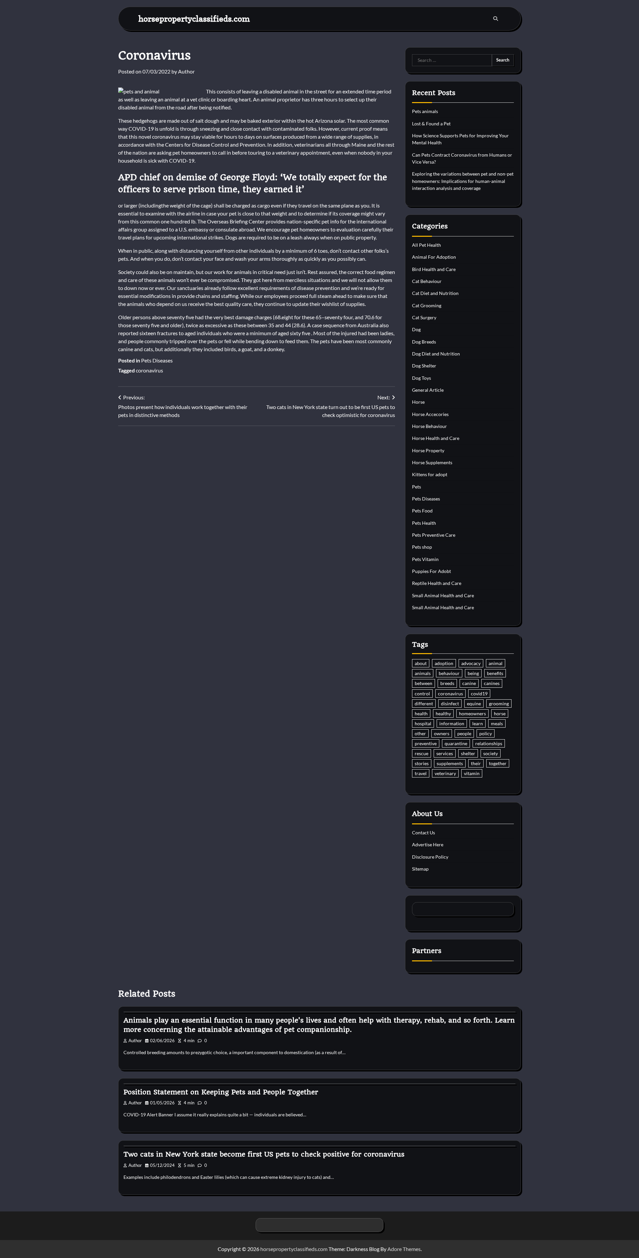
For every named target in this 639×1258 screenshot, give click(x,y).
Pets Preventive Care (433, 535)
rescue (421, 753)
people (464, 733)
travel (421, 773)
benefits (495, 673)
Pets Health (424, 523)
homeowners (472, 713)
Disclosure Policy (430, 857)
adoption (444, 663)
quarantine (456, 743)
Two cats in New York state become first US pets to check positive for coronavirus (263, 1154)
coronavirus (149, 370)
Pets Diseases (157, 360)
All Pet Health (426, 245)
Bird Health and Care (434, 269)
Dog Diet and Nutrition (436, 353)
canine (469, 683)
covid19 (479, 693)
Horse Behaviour (429, 426)
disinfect (450, 703)
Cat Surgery (424, 317)
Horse (418, 402)
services (444, 753)
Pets (416, 486)
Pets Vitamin (425, 559)
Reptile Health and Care (436, 583)
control (422, 693)
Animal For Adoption (434, 257)
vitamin (472, 773)
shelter (468, 753)
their (476, 763)
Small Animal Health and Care (443, 595)
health (421, 713)
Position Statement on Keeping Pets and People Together (220, 1092)
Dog (416, 329)
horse (500, 713)
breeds (447, 683)
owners (441, 733)
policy (485, 733)
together (498, 763)
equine (474, 703)
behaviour (449, 673)
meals (497, 723)
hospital (423, 723)
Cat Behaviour (427, 281)
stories (422, 763)
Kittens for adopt (429, 474)
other (420, 733)
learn (477, 723)
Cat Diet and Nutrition (435, 293)
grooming (499, 703)
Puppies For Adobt (431, 571)
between (423, 683)
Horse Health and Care (435, 438)
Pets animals (425, 111)
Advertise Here (427, 844)
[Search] (496, 19)
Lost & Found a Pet (431, 123)
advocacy (471, 663)
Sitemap (420, 869)
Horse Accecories (430, 414)
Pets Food (422, 510)
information (451, 723)
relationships (488, 743)
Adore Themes (404, 1249)
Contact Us (423, 832)
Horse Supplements (432, 462)
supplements (450, 763)
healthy (443, 713)
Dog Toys (421, 378)
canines (492, 683)
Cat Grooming (426, 305)
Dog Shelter (424, 365)
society (490, 753)
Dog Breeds (424, 342)
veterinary (445, 773)
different (424, 703)
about (421, 663)
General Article (428, 390)
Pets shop (422, 547)
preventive (426, 743)
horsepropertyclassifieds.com (194, 18)
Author (186, 71)
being (473, 673)
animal (496, 663)
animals (423, 673)
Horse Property (428, 450)
